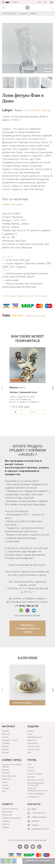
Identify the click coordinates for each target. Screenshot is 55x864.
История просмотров (11, 818)
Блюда (30, 731)
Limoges (5, 788)
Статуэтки (23, 13)
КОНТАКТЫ (34, 804)
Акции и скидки (35, 774)
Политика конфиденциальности (37, 789)
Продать (6, 827)
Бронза (5, 746)
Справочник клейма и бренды (12, 765)
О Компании (33, 796)
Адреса (34, 809)
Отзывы (31, 770)
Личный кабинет (10, 809)
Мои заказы (7, 812)
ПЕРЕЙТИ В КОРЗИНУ (39, 861)
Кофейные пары (35, 737)
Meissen (5, 770)
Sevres (5, 785)
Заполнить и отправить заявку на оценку (27, 628)
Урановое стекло (9, 740)
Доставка (7, 256)
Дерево (5, 749)
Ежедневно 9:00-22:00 (40, 829)
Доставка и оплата (36, 780)
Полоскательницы (21, 702)
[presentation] (2, 386)
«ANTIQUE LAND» (9, 13)
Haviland (6, 773)
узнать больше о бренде (37, 110)
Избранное (7, 815)
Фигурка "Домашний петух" (23, 392)
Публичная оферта (36, 793)
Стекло (5, 737)
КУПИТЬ (33, 412)
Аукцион (31, 777)
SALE (30, 764)
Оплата (6, 270)
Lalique (12, 110)
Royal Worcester (9, 776)
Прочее (5, 752)
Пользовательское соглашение (36, 784)
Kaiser (5, 782)
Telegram (35, 825)
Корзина (6, 824)
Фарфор (5, 731)
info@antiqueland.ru (39, 817)
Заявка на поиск (12, 204)
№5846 (33, 13)
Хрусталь (6, 734)
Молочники (33, 743)
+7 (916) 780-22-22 (26, 605)
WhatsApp (35, 821)
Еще (29, 752)
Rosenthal (6, 779)
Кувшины (32, 740)
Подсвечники (34, 749)
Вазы (30, 734)
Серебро (6, 743)
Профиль (6, 821)
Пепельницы (34, 746)
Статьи (31, 767)
